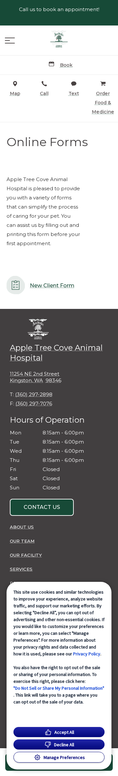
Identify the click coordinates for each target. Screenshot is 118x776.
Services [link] (21, 569)
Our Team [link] (22, 541)
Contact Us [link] (42, 507)
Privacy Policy (86, 654)
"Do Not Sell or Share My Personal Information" (58, 688)
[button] (10, 40)
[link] (59, 38)
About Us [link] (22, 527)
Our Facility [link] (26, 555)
